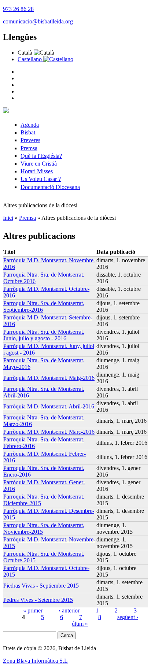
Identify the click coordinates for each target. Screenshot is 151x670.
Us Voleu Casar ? (41, 179)
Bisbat (28, 132)
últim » (80, 624)
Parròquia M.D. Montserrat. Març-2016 (49, 432)
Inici (8, 218)
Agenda (30, 125)
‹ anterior (69, 610)
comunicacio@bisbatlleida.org (38, 21)
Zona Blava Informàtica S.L (35, 661)
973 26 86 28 (18, 9)
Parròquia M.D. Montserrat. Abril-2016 (48, 406)
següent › (127, 617)
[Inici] (6, 111)
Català (26, 52)
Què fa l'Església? (41, 156)
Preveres (30, 140)
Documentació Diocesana (50, 187)
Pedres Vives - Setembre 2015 (38, 600)
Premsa (29, 148)
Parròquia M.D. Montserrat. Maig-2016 (49, 378)
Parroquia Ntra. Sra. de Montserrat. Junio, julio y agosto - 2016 (43, 335)
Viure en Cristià (39, 163)
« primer (33, 610)
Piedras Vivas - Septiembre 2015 (41, 585)
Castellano (30, 59)
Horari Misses (37, 171)
